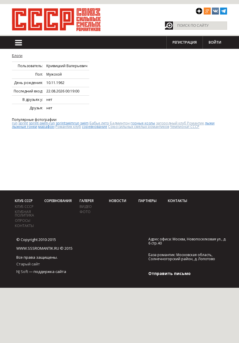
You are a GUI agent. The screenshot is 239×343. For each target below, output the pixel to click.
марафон (46, 126)
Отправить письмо (169, 273)
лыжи (210, 123)
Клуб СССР (24, 200)
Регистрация (185, 42)
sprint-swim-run (42, 123)
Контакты (24, 225)
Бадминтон (120, 123)
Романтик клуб (68, 126)
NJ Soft (22, 271)
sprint (23, 123)
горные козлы (143, 123)
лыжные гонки (24, 126)
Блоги (17, 55)
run (14, 123)
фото (85, 211)
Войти (215, 42)
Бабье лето (99, 123)
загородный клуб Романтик (180, 123)
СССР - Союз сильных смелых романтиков (56, 19)
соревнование (94, 126)
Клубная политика (24, 213)
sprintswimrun (67, 123)
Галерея (87, 200)
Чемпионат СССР (184, 126)
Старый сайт (28, 264)
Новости (117, 200)
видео (86, 206)
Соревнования (58, 200)
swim (84, 123)
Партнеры (147, 200)
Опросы (22, 220)
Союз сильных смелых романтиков (138, 126)
